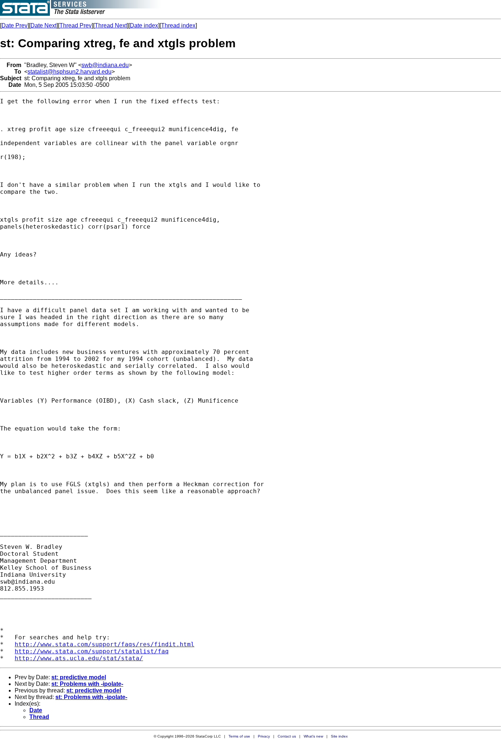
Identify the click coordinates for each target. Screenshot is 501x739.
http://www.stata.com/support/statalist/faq (92, 651)
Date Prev (14, 25)
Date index (144, 25)
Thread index (178, 25)
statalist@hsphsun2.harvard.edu (69, 72)
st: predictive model (78, 677)
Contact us (287, 736)
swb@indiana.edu (105, 65)
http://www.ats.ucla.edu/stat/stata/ (79, 658)
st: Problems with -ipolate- (87, 684)
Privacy (264, 736)
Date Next (43, 25)
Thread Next (111, 25)
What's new (313, 736)
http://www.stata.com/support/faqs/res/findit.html (104, 644)
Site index (339, 736)
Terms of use (239, 736)
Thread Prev (75, 25)
